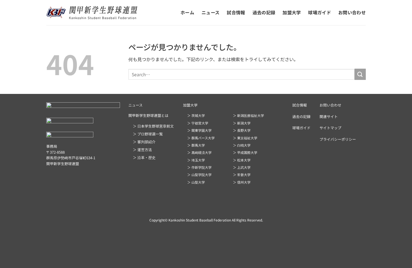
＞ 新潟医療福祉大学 (248, 115)
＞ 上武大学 (242, 167)
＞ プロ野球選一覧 (148, 134)
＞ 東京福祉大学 (245, 137)
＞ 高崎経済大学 (199, 152)
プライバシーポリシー (338, 139)
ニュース (210, 12)
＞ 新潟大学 (242, 123)
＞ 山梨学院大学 (199, 174)
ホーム (187, 12)
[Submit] (360, 74)
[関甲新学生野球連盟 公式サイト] (91, 12)
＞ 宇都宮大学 (197, 123)
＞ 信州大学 (242, 182)
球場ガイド (319, 12)
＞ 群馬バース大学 (201, 137)
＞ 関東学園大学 (199, 130)
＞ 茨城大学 (196, 115)
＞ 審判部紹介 (144, 141)
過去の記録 (264, 12)
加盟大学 (292, 12)
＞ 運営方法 (142, 149)
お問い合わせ (352, 12)
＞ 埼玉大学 (196, 160)
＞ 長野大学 (242, 130)
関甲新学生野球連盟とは (148, 115)
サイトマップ (330, 127)
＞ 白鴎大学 (242, 145)
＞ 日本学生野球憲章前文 (153, 126)
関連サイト (329, 116)
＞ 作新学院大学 (199, 167)
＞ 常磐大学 (242, 174)
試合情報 (236, 12)
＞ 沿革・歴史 (144, 157)
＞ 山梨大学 (196, 182)
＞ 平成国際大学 (245, 152)
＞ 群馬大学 (196, 145)
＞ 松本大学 (242, 160)
